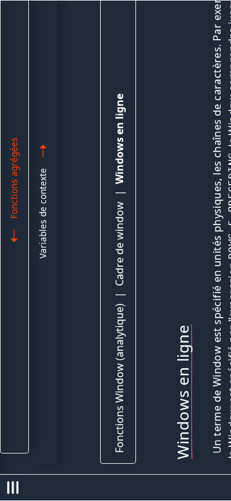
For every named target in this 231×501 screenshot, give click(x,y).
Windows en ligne (119, 139)
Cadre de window (119, 243)
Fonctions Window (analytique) (119, 378)
